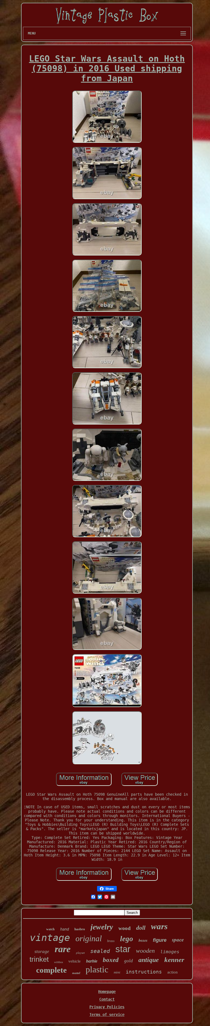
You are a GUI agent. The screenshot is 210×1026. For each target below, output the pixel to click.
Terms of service (106, 1014)
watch (50, 929)
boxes (143, 940)
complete (51, 970)
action (172, 972)
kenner (174, 959)
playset (80, 952)
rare (63, 949)
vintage (50, 937)
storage (41, 951)
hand (64, 929)
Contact (107, 999)
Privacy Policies (106, 1007)
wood (124, 928)
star (122, 949)
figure (160, 940)
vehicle (74, 961)
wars (159, 926)
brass (111, 941)
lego (126, 939)
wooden (145, 950)
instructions (144, 972)
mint (117, 972)
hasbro (79, 929)
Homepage (107, 991)
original (88, 938)
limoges (169, 951)
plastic (97, 969)
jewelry (102, 927)
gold (128, 960)
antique (148, 959)
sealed (100, 951)
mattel (76, 973)
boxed (111, 960)
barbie (91, 961)
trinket (39, 959)
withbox (58, 962)
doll (140, 928)
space (178, 939)
